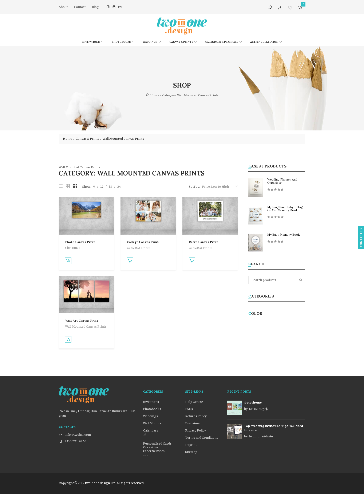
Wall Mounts (152, 423)
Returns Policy (196, 416)
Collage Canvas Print (143, 242)
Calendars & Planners (221, 41)
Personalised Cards (157, 443)
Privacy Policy (195, 430)
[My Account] (279, 7)
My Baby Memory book (283, 234)
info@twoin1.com (78, 435)
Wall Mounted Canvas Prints (85, 326)
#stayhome (253, 402)
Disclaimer (193, 423)
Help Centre (194, 402)
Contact (80, 7)
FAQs (189, 409)
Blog (95, 7)
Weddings (150, 41)
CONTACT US (361, 237)
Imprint (191, 445)
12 (101, 187)
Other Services (154, 451)
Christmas (72, 248)
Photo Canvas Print (80, 242)
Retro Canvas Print (203, 242)
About (63, 7)
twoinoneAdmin (258, 436)
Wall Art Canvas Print (81, 321)
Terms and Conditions (201, 438)
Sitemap (191, 452)
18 (110, 187)
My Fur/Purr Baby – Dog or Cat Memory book (285, 208)
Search (301, 280)
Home (154, 95)
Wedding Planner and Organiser (282, 181)
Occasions (150, 447)
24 (119, 187)
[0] (300, 8)
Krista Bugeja (256, 409)
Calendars (150, 430)
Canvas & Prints (181, 41)
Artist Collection (264, 41)
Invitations (91, 41)
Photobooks (121, 41)
